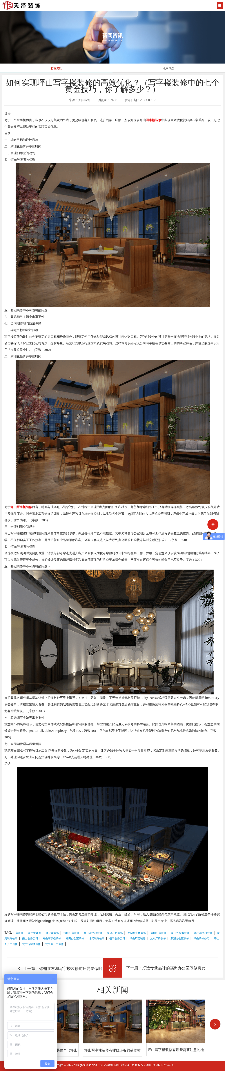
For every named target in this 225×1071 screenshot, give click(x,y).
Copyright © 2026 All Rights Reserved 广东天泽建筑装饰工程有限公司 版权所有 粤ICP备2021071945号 (112, 1065)
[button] (215, 1024)
